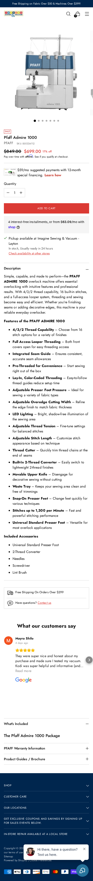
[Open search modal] (68, 13)
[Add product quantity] (8, 192)
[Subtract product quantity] (21, 192)
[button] (3, 659)
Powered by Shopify (15, 860)
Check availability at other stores (29, 253)
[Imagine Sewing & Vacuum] (13, 14)
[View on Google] (8, 640)
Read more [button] (23, 670)
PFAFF (8, 143)
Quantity (10, 183)
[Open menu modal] (86, 13)
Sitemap (8, 856)
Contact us (44, 603)
